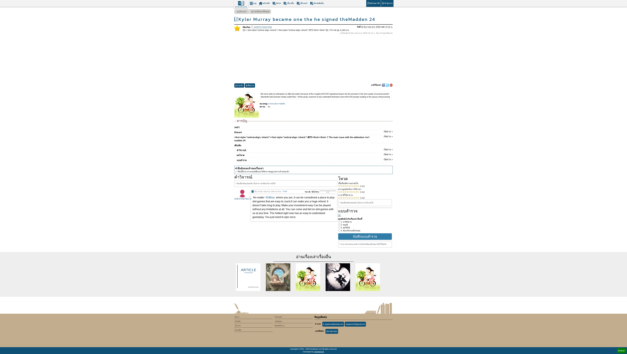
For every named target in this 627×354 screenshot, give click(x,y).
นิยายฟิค (238, 330)
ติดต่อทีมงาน (280, 326)
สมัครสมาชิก (374, 3)
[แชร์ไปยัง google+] (391, 85)
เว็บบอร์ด (278, 317)
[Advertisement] (313, 59)
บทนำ (237, 127)
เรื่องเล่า (303, 3)
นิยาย (278, 3)
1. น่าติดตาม (346, 222)
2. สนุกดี (344, 225)
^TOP (284, 191)
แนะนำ (240, 85)
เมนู (254, 3)
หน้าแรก (242, 11)
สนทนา (621, 350)
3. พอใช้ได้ (345, 228)
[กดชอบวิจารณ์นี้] (307, 192)
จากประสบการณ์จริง (276, 104)
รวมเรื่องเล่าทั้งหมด (261, 11)
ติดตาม (251, 85)
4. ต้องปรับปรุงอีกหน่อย (350, 231)
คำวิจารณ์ (315, 150)
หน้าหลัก (266, 3)
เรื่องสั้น (290, 3)
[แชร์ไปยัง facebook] (384, 85)
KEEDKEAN (241, 7)
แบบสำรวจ (315, 160)
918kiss (270, 197)
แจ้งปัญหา (278, 321)
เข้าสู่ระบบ (388, 3)
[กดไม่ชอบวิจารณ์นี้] (315, 192)
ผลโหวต (315, 154)
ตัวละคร (313, 132)
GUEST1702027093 (262, 27)
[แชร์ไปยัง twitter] (387, 85)
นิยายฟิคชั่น (319, 3)
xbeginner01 (319, 352)
